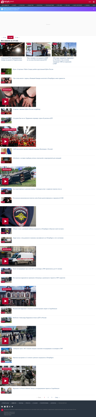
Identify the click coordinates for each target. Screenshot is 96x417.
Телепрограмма (44, 403)
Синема (88, 5)
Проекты (28, 403)
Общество (30, 5)
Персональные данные (9, 413)
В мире (14, 5)
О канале (35, 403)
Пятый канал (5, 403)
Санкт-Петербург (77, 5)
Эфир (90, 1)
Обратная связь (7, 414)
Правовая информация (9, 412)
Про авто (59, 5)
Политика (39, 5)
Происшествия (50, 5)
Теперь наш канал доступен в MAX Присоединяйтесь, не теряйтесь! (12, 9)
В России (22, 5)
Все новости (5, 5)
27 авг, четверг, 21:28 (7, 2)
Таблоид (21, 403)
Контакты (53, 403)
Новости (14, 403)
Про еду (68, 5)
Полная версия (62, 403)
